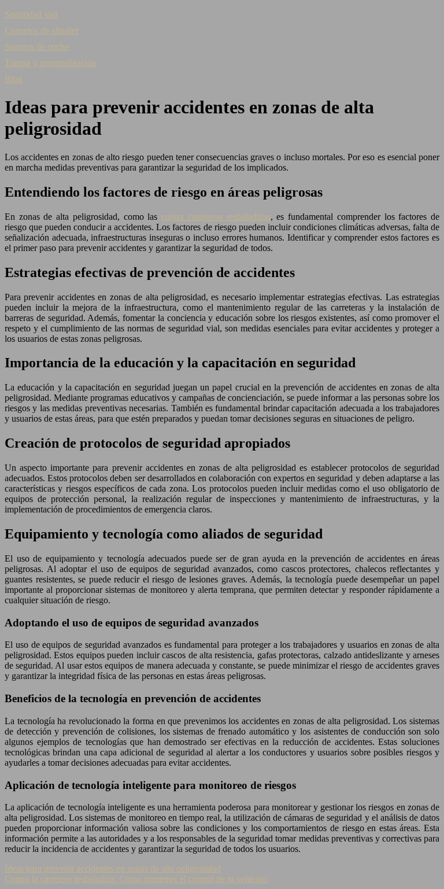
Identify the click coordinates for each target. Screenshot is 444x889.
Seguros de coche (37, 46)
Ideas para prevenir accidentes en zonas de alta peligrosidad (113, 868)
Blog (14, 79)
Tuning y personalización (51, 63)
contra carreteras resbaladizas (215, 217)
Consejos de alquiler (42, 30)
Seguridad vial (31, 14)
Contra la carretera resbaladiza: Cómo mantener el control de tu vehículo (136, 879)
